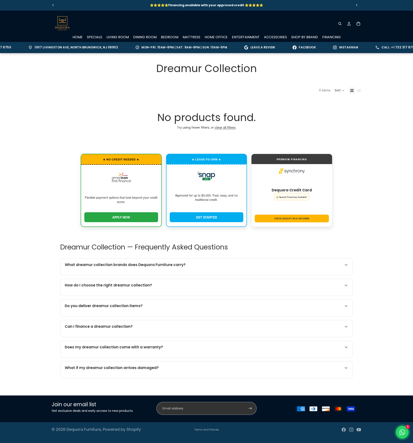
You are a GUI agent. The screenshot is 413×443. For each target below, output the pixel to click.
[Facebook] (343, 429)
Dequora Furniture (83, 429)
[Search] (340, 23)
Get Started (206, 217)
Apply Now (121, 217)
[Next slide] (356, 5)
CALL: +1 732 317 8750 (389, 47)
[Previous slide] (53, 5)
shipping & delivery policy (308, 316)
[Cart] (358, 23)
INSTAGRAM (342, 47)
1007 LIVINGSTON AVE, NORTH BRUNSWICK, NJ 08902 (67, 47)
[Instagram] (351, 429)
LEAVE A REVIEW (256, 47)
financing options (99, 336)
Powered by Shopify (122, 429)
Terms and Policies (206, 429)
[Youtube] (358, 429)
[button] (340, 90)
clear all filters (225, 127)
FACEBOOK (301, 47)
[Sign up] (250, 408)
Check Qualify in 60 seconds (291, 218)
